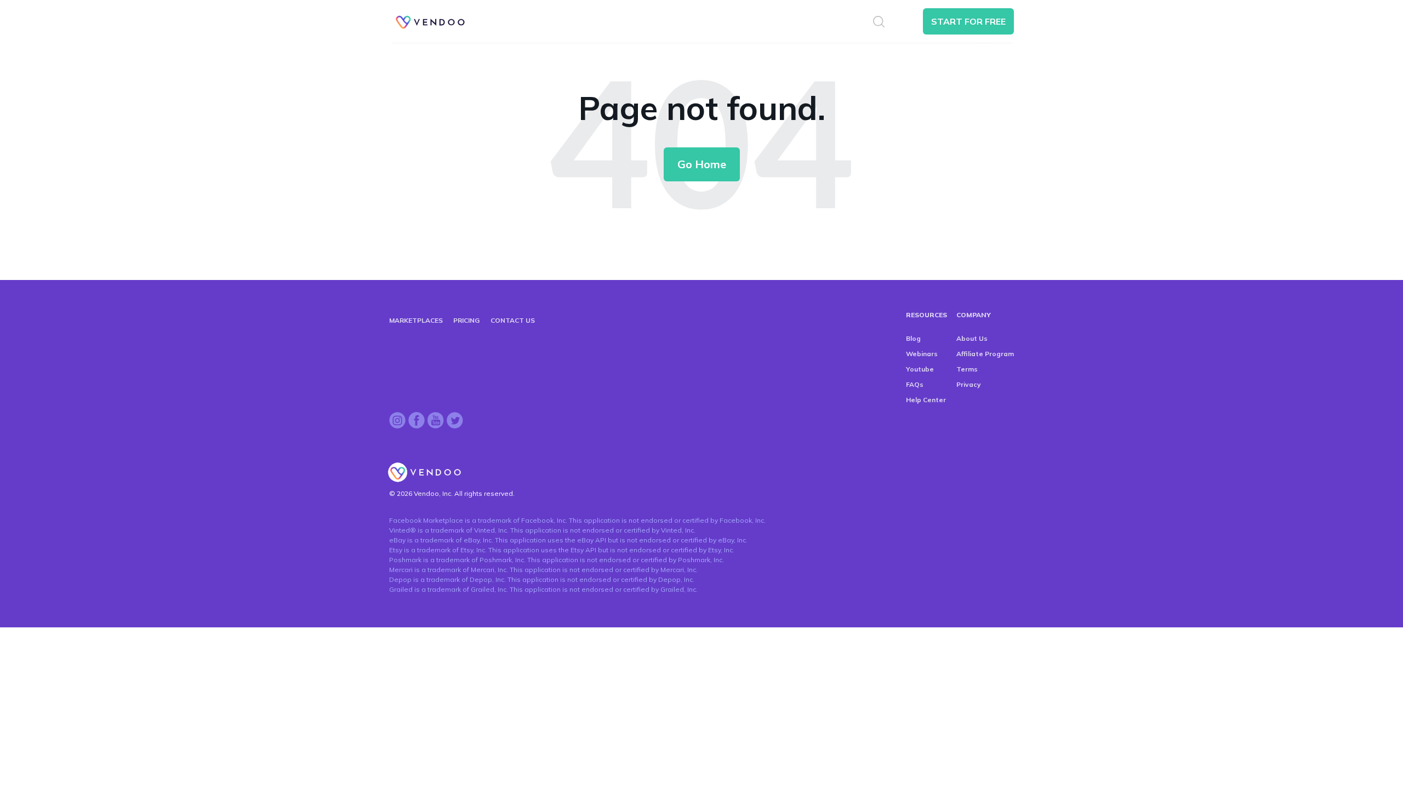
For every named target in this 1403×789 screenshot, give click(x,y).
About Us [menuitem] (972, 338)
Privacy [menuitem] (968, 384)
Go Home (701, 164)
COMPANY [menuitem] (973, 315)
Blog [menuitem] (913, 338)
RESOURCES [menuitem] (926, 315)
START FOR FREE (968, 21)
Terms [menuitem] (967, 369)
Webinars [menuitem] (922, 354)
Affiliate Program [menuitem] (985, 354)
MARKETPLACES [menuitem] (416, 320)
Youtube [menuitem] (920, 369)
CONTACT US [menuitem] (513, 320)
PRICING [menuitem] (466, 320)
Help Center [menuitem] (926, 400)
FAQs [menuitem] (914, 384)
